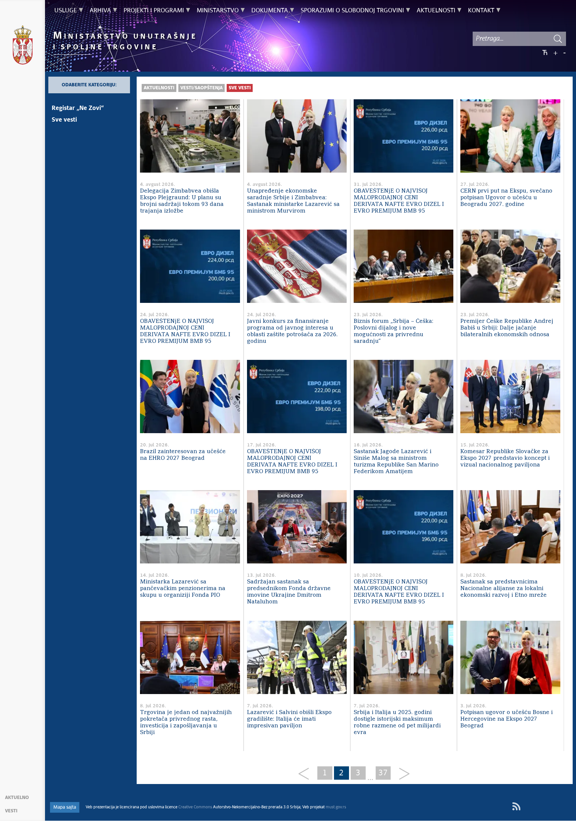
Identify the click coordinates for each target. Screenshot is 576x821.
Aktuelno (17, 797)
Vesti (11, 811)
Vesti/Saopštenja (201, 88)
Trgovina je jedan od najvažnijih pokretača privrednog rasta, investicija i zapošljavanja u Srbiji (186, 722)
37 (383, 773)
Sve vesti (64, 120)
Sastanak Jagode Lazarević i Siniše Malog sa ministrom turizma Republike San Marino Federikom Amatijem (396, 461)
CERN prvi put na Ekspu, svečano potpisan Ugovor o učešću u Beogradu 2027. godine (506, 197)
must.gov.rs (336, 807)
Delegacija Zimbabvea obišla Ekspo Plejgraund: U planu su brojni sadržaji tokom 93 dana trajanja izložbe (182, 201)
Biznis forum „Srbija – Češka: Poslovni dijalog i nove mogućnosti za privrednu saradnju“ (393, 331)
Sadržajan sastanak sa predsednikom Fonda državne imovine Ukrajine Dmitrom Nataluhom (289, 592)
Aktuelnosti (159, 88)
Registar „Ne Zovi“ (78, 108)
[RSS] (516, 806)
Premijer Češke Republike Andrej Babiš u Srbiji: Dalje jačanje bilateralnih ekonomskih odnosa (506, 328)
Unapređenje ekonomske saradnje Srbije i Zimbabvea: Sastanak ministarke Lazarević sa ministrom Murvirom (293, 201)
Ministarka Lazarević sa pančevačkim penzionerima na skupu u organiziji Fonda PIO (182, 588)
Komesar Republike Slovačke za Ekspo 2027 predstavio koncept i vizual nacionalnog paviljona (505, 458)
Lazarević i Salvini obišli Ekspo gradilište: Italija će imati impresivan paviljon (289, 719)
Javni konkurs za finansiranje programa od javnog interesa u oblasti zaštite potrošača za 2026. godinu (292, 331)
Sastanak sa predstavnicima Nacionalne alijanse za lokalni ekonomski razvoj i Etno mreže (503, 588)
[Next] (402, 774)
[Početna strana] (23, 46)
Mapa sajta (64, 807)
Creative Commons (195, 807)
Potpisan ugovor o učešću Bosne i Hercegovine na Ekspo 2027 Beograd (506, 719)
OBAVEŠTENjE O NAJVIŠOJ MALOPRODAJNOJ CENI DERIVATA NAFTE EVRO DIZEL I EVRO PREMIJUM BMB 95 (399, 201)
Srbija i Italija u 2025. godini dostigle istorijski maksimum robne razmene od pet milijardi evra (397, 722)
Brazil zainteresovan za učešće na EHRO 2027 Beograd (183, 455)
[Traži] (557, 39)
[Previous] (306, 774)
